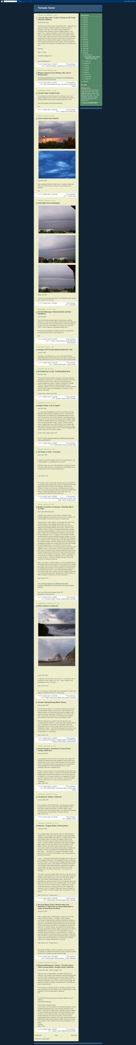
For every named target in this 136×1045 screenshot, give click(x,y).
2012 (84, 48)
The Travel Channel (51, 66)
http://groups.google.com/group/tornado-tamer (50, 103)
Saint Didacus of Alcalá (66, 498)
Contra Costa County (61, 788)
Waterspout (73, 958)
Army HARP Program (49, 788)
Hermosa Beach (49, 958)
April (86, 72)
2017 (84, 37)
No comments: (72, 64)
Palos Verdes (65, 697)
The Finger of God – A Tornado (49, 452)
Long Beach (73, 900)
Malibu (47, 697)
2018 (84, 35)
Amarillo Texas (72, 196)
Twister (74, 818)
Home (56, 1035)
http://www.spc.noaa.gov (44, 594)
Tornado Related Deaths (59, 364)
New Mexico (64, 84)
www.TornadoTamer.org (44, 61)
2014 (84, 44)
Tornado (53, 340)
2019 (84, 33)
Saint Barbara (55, 498)
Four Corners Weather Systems (52, 84)
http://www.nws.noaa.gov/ (44, 1001)
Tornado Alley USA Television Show (66, 66)
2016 (84, 39)
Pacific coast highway (55, 697)
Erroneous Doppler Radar (69, 444)
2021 (84, 28)
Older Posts (74, 1035)
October (87, 61)
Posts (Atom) (46, 1038)
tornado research (60, 340)
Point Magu (73, 697)
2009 (84, 81)
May (86, 70)
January (87, 78)
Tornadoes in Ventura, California (50, 797)
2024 (84, 22)
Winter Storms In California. (48, 606)
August (87, 63)
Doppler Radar (58, 444)
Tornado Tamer (46, 7)
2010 (84, 53)
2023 (84, 24)
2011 (84, 50)
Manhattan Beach (59, 958)
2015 (84, 42)
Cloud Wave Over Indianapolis (49, 203)
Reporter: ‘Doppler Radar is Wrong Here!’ (53, 826)
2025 (84, 20)
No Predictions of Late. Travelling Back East (54, 371)
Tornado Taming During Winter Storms (52, 702)
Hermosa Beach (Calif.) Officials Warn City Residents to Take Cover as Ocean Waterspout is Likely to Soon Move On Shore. (55, 906)
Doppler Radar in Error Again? (49, 405)
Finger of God (47, 498)
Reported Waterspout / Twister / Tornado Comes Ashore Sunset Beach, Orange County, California (56, 966)
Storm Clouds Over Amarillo (48, 118)
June (86, 67)
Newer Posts (38, 1035)
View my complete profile (90, 102)
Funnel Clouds (72, 788)
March (86, 74)
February (87, 76)
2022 (84, 26)
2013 (84, 46)
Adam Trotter (86, 88)
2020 (84, 31)
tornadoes (73, 398)
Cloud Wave (72, 304)
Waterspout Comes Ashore (69, 1030)
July (86, 65)
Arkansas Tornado (50, 599)
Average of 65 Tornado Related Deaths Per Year (55, 349)
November (87, 55)
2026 (84, 17)
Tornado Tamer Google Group (49, 93)
